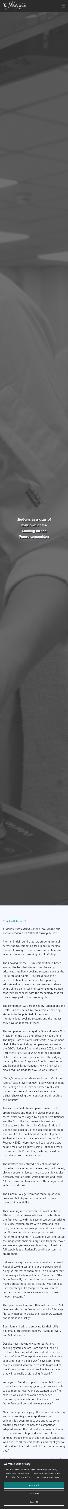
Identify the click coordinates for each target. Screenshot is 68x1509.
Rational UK (19, 921)
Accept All (34, 1485)
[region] (34, 1484)
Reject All (34, 1502)
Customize (34, 1493)
